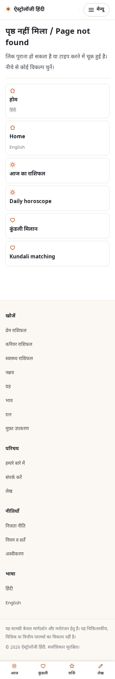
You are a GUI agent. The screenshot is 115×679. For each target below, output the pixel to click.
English (13, 603)
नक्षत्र (10, 373)
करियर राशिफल (19, 345)
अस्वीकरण (15, 554)
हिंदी (9, 589)
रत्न (8, 415)
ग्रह (8, 387)
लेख (9, 492)
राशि (71, 673)
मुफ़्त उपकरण (17, 429)
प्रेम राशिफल (16, 331)
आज (14, 673)
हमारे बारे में (15, 464)
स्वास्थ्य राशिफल (19, 359)
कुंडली (43, 673)
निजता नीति (15, 526)
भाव (9, 401)
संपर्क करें (14, 478)
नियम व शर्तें (15, 540)
